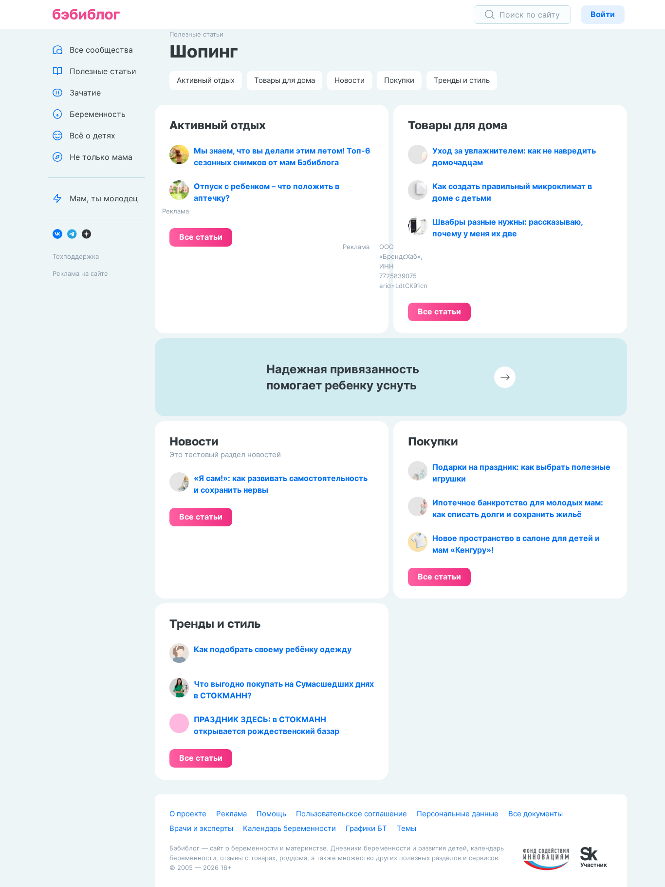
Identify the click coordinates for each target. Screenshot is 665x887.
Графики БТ (366, 828)
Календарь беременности (289, 828)
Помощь (271, 813)
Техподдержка (76, 256)
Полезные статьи (196, 34)
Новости (349, 80)
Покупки (399, 80)
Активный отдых (206, 80)
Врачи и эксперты (201, 828)
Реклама (231, 813)
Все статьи (200, 237)
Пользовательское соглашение (351, 813)
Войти (603, 14)
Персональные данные (458, 813)
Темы (406, 828)
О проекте (187, 813)
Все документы (535, 813)
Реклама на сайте (80, 273)
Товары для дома (284, 80)
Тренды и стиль (462, 80)
